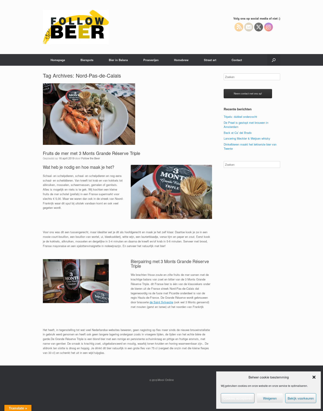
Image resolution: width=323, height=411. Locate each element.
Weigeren (270, 398)
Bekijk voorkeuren (301, 398)
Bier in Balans (118, 60)
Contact (237, 60)
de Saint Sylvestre (161, 302)
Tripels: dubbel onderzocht (240, 117)
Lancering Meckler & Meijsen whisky (247, 138)
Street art (210, 60)
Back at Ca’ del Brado (238, 133)
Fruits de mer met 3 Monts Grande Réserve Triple (91, 153)
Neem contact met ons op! (248, 93)
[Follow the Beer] (76, 27)
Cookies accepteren (237, 398)
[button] (314, 377)
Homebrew (181, 60)
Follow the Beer (90, 158)
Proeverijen (151, 60)
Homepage (58, 60)
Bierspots (86, 60)
